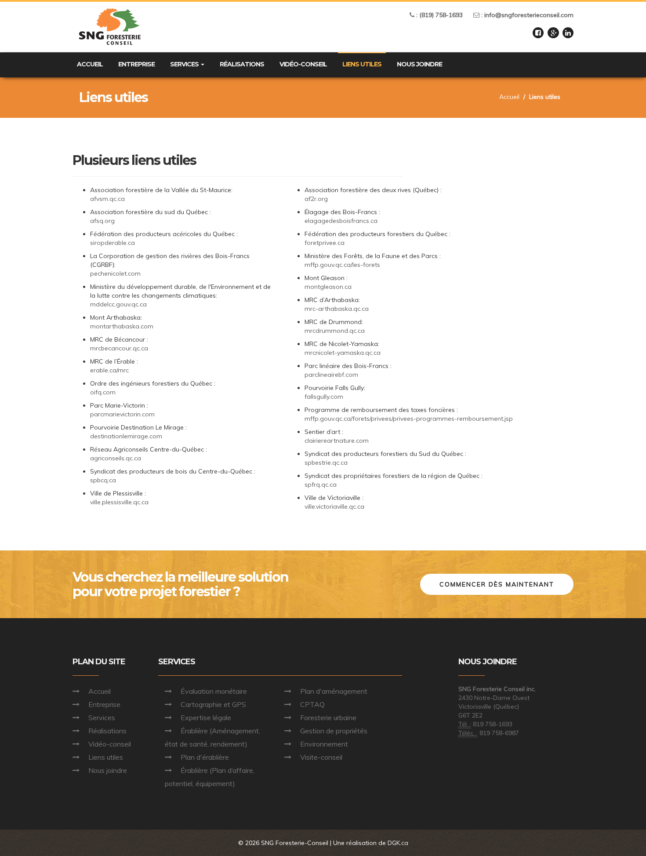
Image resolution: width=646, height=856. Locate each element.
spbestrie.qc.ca (326, 462)
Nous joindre (419, 64)
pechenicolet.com (115, 273)
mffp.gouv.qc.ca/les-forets (342, 265)
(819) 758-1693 (441, 15)
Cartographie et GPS (213, 704)
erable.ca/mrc (109, 370)
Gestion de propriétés (333, 730)
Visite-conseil (321, 757)
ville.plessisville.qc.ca (119, 502)
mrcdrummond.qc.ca (335, 331)
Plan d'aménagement (333, 691)
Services (101, 717)
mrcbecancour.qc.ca (119, 348)
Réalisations (242, 64)
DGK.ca (398, 843)
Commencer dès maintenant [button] (496, 584)
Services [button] (185, 64)
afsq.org (102, 221)
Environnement (324, 743)
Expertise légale (206, 717)
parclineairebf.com (331, 375)
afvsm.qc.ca (107, 199)
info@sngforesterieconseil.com (528, 15)
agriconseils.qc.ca (115, 458)
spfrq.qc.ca (321, 484)
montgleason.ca (328, 287)
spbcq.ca (103, 480)
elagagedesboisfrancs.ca (341, 221)
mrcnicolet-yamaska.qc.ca (343, 353)
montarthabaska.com (121, 326)
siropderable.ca (112, 243)
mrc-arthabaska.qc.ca (337, 309)
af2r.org (316, 199)
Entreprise (136, 64)
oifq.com (103, 392)
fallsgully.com (324, 397)
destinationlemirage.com (126, 436)
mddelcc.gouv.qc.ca (118, 304)
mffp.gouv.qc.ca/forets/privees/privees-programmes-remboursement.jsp (409, 419)
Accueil (90, 64)
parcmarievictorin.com (122, 414)
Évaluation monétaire (214, 691)
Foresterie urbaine (328, 717)
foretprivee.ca (325, 243)
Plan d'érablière (205, 757)
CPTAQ (312, 704)
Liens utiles (361, 64)
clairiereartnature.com (337, 440)
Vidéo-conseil (303, 64)
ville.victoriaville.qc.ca (334, 506)
